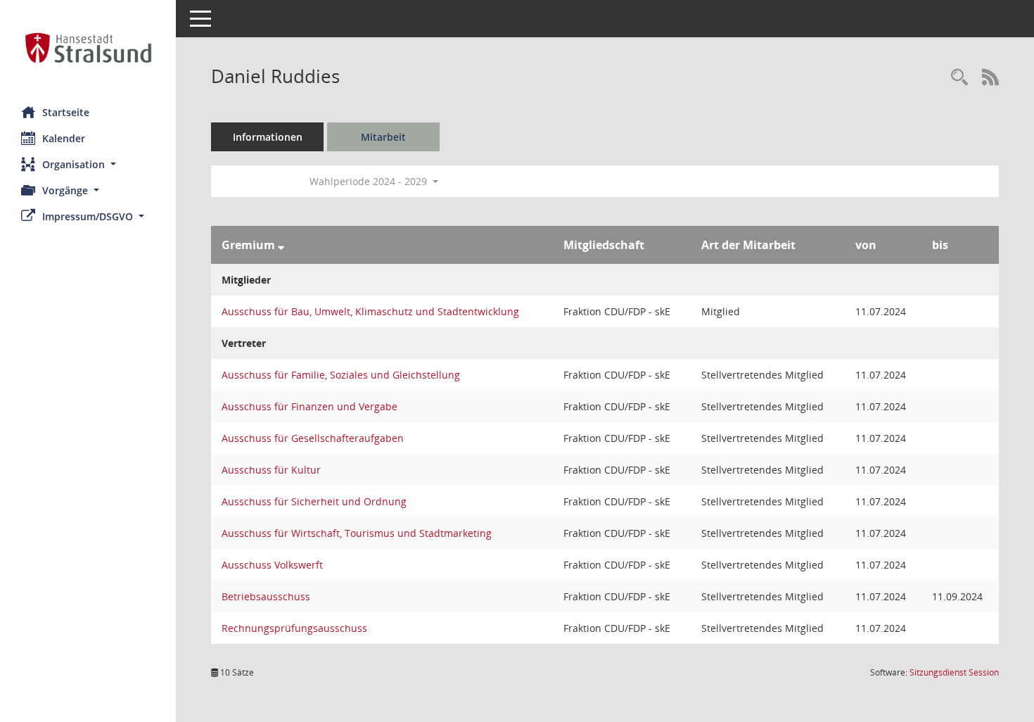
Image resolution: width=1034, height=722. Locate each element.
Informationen (267, 137)
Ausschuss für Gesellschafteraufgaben (313, 438)
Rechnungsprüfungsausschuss (294, 628)
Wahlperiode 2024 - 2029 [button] (369, 181)
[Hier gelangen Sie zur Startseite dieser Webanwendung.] (88, 48)
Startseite (65, 112)
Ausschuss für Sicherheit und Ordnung (314, 501)
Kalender (63, 138)
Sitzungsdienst (954, 672)
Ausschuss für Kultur (271, 469)
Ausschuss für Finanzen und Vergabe (309, 406)
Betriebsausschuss (266, 596)
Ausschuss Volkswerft (272, 564)
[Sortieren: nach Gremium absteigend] (281, 245)
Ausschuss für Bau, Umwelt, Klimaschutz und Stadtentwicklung (370, 311)
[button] (88, 164)
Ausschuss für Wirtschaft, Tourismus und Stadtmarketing (357, 533)
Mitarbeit (383, 137)
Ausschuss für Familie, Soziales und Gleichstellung (341, 374)
